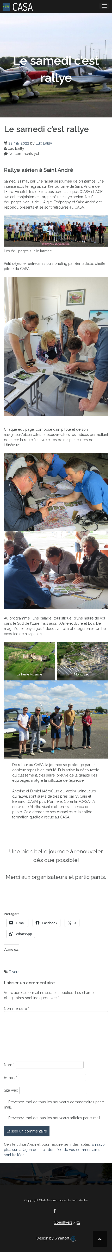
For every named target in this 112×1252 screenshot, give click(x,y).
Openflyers (63, 1222)
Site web (11, 1090)
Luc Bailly (44, 143)
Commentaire (16, 1008)
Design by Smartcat (53, 1238)
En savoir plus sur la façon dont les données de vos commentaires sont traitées (55, 1149)
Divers (14, 972)
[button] (78, 1222)
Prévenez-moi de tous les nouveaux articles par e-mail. (54, 1118)
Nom (9, 1065)
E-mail (10, 1077)
